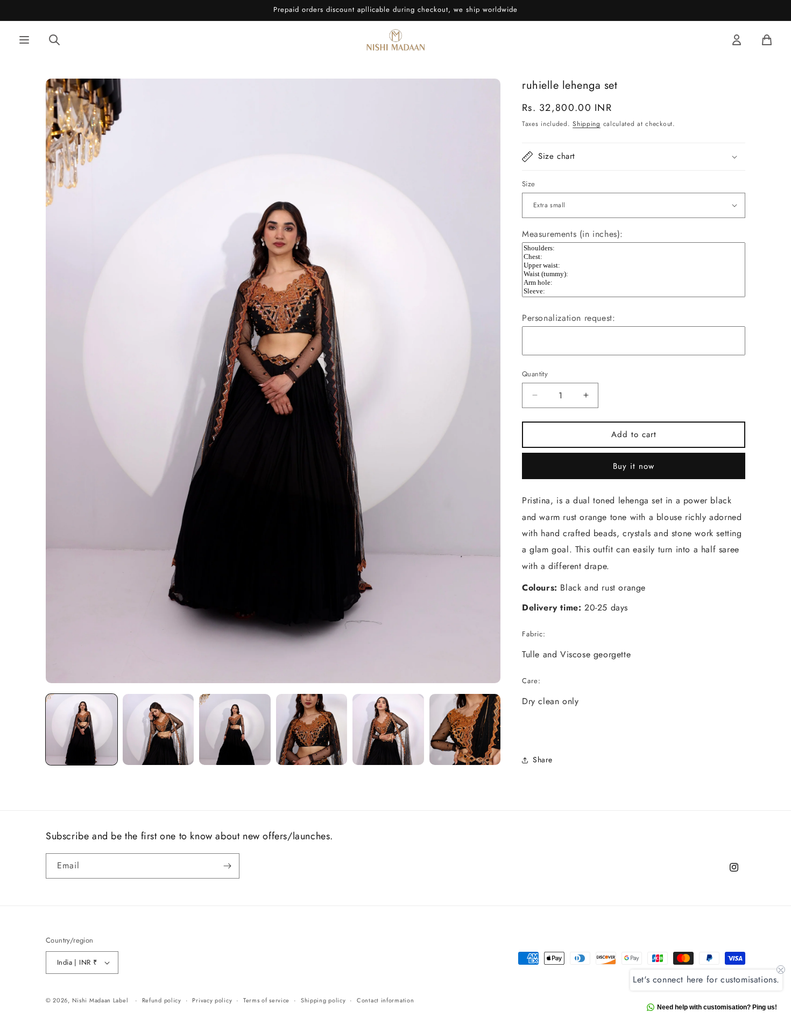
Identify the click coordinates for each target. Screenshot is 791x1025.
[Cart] (767, 40)
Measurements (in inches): (572, 234)
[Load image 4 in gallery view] (312, 730)
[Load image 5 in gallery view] (388, 730)
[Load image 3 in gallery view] (235, 730)
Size (528, 184)
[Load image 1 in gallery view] (81, 730)
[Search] (54, 40)
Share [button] (543, 759)
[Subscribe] (227, 866)
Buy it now (633, 466)
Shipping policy (323, 999)
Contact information (385, 999)
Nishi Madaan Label (100, 1000)
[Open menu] (24, 40)
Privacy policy (212, 999)
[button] (633, 156)
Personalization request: (568, 318)
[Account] (736, 40)
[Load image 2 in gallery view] (158, 730)
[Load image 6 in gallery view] (465, 730)
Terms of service (266, 999)
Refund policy (161, 999)
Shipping (587, 124)
